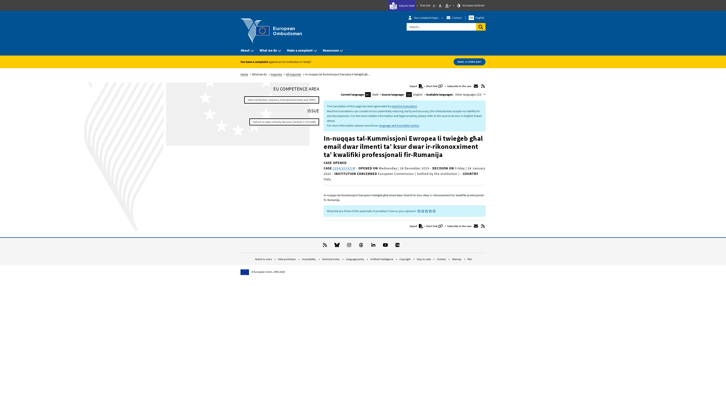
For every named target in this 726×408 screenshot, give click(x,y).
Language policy (355, 259)
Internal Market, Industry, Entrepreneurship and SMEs (282, 100)
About (245, 50)
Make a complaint (300, 50)
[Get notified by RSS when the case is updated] (483, 86)
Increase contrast (473, 5)
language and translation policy (399, 125)
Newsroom (331, 50)
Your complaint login (426, 17)
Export (414, 86)
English (477, 17)
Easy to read (406, 5)
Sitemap (457, 259)
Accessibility (309, 259)
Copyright (405, 259)
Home (244, 74)
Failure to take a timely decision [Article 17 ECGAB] (284, 122)
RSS (470, 259)
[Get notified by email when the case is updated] (476, 86)
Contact (457, 17)
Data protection (287, 259)
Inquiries (276, 74)
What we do (268, 50)
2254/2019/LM (343, 168)
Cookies (441, 259)
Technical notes (331, 259)
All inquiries (293, 74)
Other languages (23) (468, 94)
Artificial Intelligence (382, 259)
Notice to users (263, 259)
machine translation (404, 106)
